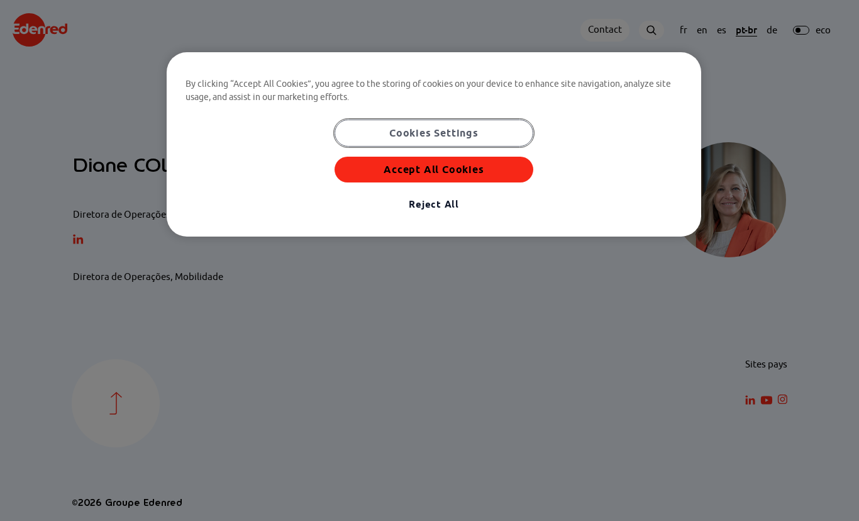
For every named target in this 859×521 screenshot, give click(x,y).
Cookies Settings (434, 132)
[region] (434, 144)
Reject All (434, 204)
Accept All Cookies (434, 169)
